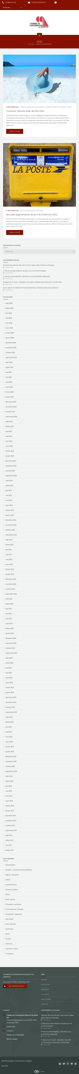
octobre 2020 (10, 648)
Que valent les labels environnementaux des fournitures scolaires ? (31, 288)
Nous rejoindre (11, 924)
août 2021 (9, 599)
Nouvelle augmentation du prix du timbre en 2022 (31, 214)
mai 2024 (9, 436)
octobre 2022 (10, 530)
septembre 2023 (11, 476)
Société (55, 107)
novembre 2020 (11, 643)
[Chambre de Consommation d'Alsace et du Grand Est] (39, 22)
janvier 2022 (10, 574)
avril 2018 (9, 796)
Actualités (45, 984)
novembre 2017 (11, 820)
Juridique (45, 989)
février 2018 (10, 806)
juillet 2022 (9, 545)
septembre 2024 (11, 416)
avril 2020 (9, 678)
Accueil (44, 979)
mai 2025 (9, 377)
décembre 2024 (11, 402)
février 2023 (10, 510)
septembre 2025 (11, 357)
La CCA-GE (45, 994)
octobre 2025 (10, 352)
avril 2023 (9, 500)
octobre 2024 (10, 412)
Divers (8, 894)
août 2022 (9, 540)
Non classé (9, 919)
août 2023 (9, 481)
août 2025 (9, 362)
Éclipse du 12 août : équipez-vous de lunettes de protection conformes (32, 282)
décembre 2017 (11, 816)
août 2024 (9, 421)
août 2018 (9, 776)
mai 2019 (9, 732)
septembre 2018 (11, 771)
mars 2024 (9, 446)
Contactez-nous (38, 2)
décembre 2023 (11, 461)
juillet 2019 (9, 722)
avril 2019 (9, 737)
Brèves (8, 880)
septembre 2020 (11, 653)
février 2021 (10, 628)
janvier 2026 (10, 338)
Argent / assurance (12, 875)
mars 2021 (9, 623)
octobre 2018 (10, 766)
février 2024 (10, 451)
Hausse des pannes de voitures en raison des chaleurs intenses (28, 265)
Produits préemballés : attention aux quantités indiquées (26, 276)
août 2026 (9, 303)
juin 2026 (9, 313)
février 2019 (10, 747)
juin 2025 (9, 372)
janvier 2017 (10, 850)
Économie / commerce (44, 107)
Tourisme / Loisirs (65, 107)
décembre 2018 (11, 756)
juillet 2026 (9, 308)
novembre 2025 (11, 348)
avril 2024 (9, 441)
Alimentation (10, 865)
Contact (44, 1004)
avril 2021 (9, 618)
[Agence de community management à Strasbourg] (39, 1071)
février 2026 (10, 333)
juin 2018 (9, 786)
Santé (8, 934)
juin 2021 (9, 609)
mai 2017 (9, 845)
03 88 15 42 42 (10, 2)
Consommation (29, 107)
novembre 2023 (11, 466)
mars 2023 (9, 505)
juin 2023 (9, 490)
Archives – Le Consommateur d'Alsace (19, 870)
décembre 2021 (11, 579)
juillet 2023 (9, 485)
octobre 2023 (10, 471)
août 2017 (9, 835)
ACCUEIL (31, 44)
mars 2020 (9, 683)
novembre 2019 (11, 702)
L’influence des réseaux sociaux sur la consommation (24, 271)
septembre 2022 (11, 535)
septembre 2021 (11, 594)
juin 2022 (9, 549)
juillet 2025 (9, 367)
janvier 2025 (10, 397)
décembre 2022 (11, 520)
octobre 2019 (10, 707)
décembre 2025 (11, 343)
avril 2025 (9, 382)
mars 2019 (9, 742)
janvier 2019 (10, 751)
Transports (9, 953)
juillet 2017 (9, 840)
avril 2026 (9, 323)
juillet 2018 (9, 781)
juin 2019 (9, 727)
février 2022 (10, 569)
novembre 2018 (11, 761)
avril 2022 (9, 559)
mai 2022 (9, 554)
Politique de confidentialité (15, 1035)
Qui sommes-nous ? (17, 986)
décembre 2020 (11, 638)
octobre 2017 (10, 825)
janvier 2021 (10, 633)
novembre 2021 (11, 584)
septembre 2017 (11, 830)
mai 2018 (9, 791)
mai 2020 (9, 673)
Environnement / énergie (14, 909)
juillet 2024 (9, 426)
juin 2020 (9, 668)
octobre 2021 (10, 589)
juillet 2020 (9, 663)
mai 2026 (9, 318)
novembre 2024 (11, 407)
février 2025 (10, 392)
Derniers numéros (12, 889)
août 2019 (9, 717)
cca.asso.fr (10, 1031)
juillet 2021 (9, 604)
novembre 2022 (11, 525)
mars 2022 (9, 564)
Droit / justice (10, 899)
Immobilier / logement (14, 914)
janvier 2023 (10, 515)
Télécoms (39, 210)
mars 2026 (9, 328)
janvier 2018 (10, 811)
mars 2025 (9, 387)
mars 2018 (9, 801)
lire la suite (14, 131)
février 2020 (10, 687)
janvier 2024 (10, 456)
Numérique (9, 929)
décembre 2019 (11, 697)
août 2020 (9, 658)
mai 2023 (9, 495)
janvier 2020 (10, 692)
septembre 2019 (11, 712)
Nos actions (46, 999)
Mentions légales (12, 1039)
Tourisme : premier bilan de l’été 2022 (25, 111)
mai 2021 (9, 614)
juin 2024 (9, 431)
